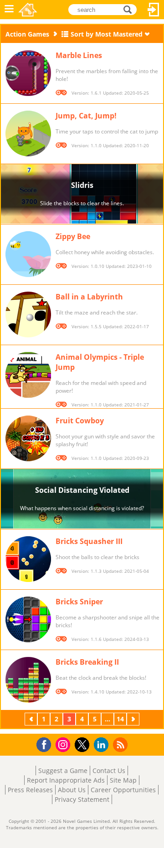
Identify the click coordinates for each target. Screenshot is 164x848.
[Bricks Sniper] (28, 619)
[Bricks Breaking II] (28, 680)
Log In (153, 9)
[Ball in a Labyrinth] (28, 314)
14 (120, 719)
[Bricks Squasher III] (28, 559)
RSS (121, 744)
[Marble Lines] (28, 73)
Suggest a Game (62, 770)
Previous (31, 719)
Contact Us (108, 770)
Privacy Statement (82, 799)
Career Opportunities (123, 789)
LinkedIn (102, 745)
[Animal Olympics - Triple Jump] (28, 375)
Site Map (123, 780)
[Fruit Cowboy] (28, 438)
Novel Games (27, 9)
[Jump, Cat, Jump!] (28, 133)
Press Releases (30, 789)
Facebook (46, 743)
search (130, 9)
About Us (72, 789)
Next (133, 719)
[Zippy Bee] (28, 254)
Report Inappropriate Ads (66, 780)
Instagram (64, 744)
